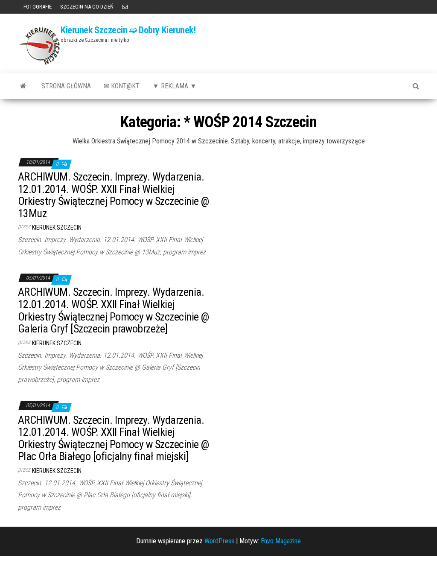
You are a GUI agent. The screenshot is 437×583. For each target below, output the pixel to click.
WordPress (219, 541)
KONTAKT (125, 7)
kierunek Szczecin (57, 227)
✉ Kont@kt (122, 86)
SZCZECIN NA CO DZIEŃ (87, 6)
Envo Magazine (281, 541)
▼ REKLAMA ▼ (174, 86)
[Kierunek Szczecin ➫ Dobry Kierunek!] (23, 86)
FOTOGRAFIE (37, 6)
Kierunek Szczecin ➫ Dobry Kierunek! (128, 30)
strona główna (66, 86)
